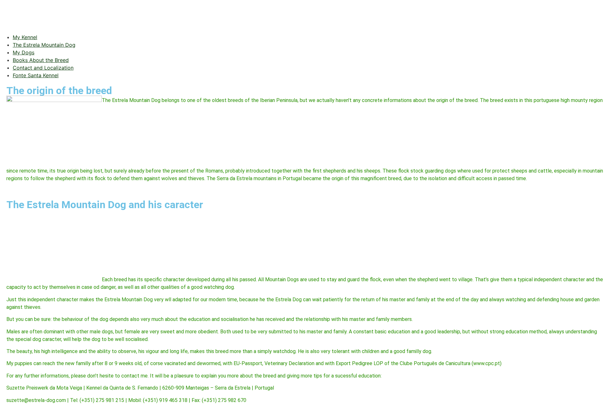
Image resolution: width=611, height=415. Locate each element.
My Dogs (23, 52)
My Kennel (25, 37)
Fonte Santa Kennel (36, 75)
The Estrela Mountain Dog (44, 45)
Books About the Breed (41, 60)
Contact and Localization (43, 68)
